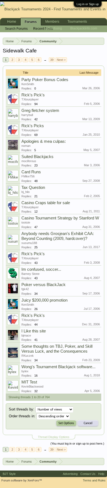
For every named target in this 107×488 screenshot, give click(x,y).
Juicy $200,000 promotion (44, 300)
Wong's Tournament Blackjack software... (58, 367)
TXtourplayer (30, 99)
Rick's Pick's (33, 95)
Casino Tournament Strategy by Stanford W (60, 218)
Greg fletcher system (40, 110)
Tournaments (77, 21)
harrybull (27, 115)
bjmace (26, 335)
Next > (61, 59)
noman (25, 145)
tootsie (25, 222)
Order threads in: (22, 416)
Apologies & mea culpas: (43, 141)
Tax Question (33, 187)
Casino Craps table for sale (45, 203)
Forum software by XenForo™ (21, 480)
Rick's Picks (32, 126)
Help (101, 473)
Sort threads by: (21, 409)
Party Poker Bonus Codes (44, 80)
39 (52, 59)
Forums (31, 22)
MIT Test (29, 382)
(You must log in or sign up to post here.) (77, 443)
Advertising (53, 28)
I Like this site (33, 331)
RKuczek (27, 355)
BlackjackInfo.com (83, 28)
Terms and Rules (94, 480)
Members (52, 21)
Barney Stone (30, 273)
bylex (25, 371)
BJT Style (9, 473)
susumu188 (29, 243)
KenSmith (27, 84)
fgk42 (25, 289)
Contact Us (87, 473)
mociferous (28, 161)
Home (11, 21)
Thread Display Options (53, 437)
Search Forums (16, 29)
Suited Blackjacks (37, 156)
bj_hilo (25, 192)
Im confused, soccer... (41, 269)
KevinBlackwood (32, 386)
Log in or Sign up (88, 4)
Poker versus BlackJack (43, 284)
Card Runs (31, 172)
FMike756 (28, 176)
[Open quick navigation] (101, 41)
